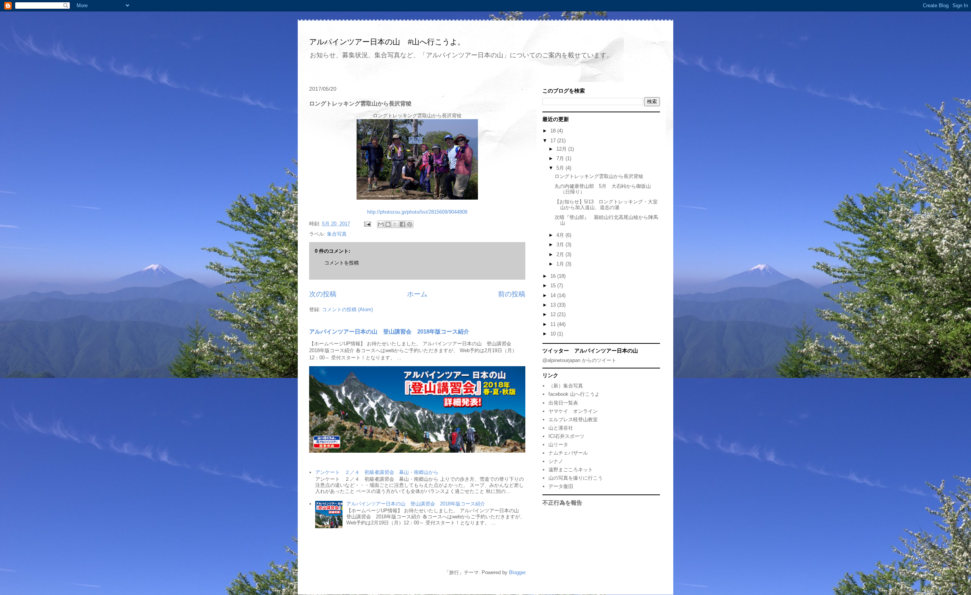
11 (553, 324)
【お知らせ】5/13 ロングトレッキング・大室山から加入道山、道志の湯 (606, 205)
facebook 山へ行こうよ (574, 394)
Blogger (517, 572)
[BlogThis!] (388, 224)
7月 (561, 158)
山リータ (558, 444)
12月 (562, 149)
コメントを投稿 (341, 263)
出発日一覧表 (563, 403)
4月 (561, 235)
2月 (561, 254)
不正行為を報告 (562, 502)
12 (553, 314)
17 (553, 140)
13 (553, 305)
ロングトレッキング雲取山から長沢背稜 (599, 176)
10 (553, 334)
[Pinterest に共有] (409, 224)
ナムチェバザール (568, 453)
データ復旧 (560, 486)
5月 (561, 168)
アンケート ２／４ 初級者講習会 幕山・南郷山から (376, 472)
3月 (561, 244)
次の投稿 (322, 294)
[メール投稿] (366, 224)
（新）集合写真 (565, 386)
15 (553, 285)
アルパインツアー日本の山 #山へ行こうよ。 (387, 42)
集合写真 (337, 234)
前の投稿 (511, 294)
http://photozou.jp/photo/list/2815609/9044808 (417, 212)
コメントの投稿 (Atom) (347, 309)
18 (553, 131)
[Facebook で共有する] (402, 224)
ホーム (417, 294)
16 (553, 276)
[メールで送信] (381, 224)
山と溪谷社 (560, 428)
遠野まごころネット (570, 469)
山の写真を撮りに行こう (575, 478)
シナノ (555, 461)
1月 (561, 264)
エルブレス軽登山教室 (573, 419)
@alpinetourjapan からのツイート (579, 360)
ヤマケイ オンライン (573, 411)
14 (553, 295)
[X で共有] (395, 224)
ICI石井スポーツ (566, 436)
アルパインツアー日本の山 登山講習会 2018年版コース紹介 (389, 331)
